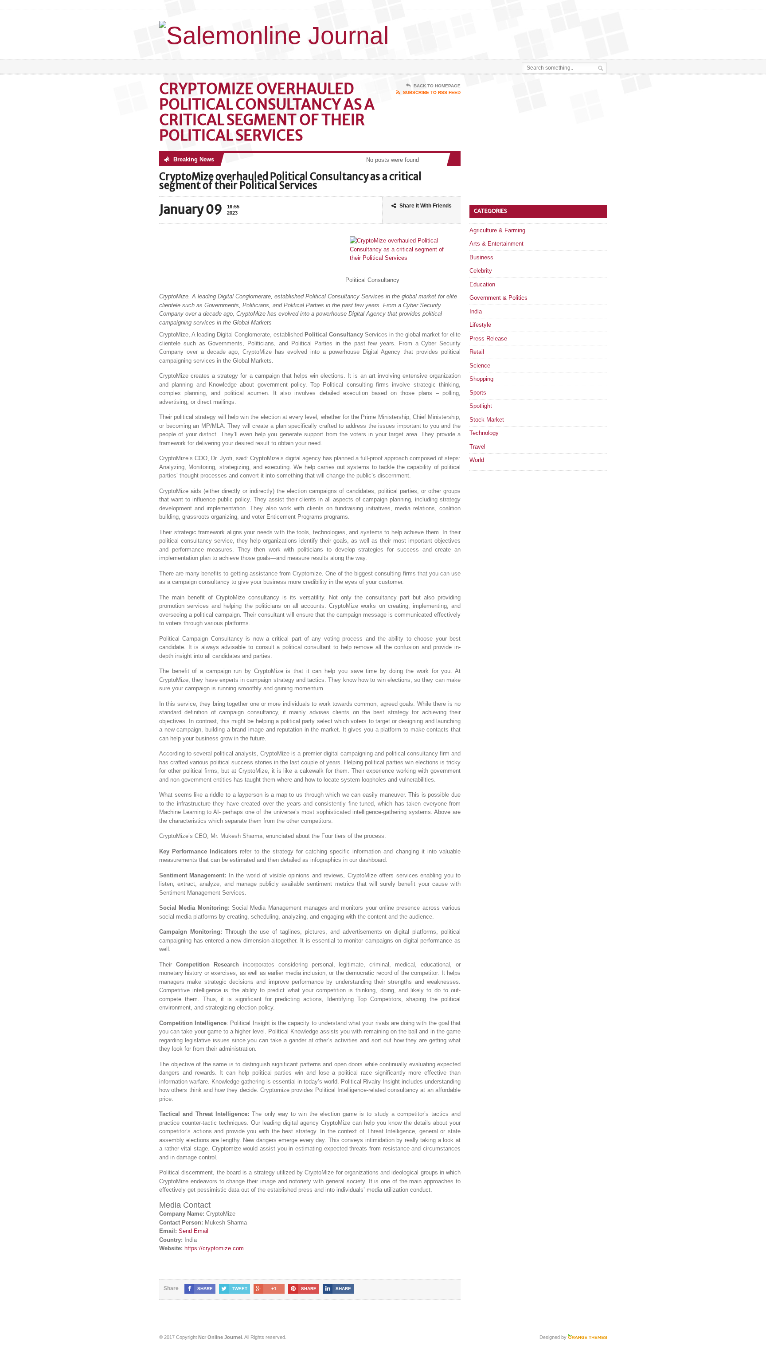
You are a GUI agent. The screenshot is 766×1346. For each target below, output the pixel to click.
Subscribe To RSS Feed (432, 92)
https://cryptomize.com (214, 1248)
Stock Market (486, 419)
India (475, 311)
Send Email (193, 1231)
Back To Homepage (437, 85)
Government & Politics (498, 297)
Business (481, 257)
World (476, 460)
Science (479, 365)
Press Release (488, 338)
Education (482, 284)
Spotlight (480, 406)
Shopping (481, 379)
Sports (477, 392)
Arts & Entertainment (496, 243)
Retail (476, 351)
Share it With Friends (425, 206)
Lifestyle (480, 324)
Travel (477, 446)
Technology (484, 433)
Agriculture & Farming (497, 230)
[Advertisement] (503, 32)
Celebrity (480, 270)
